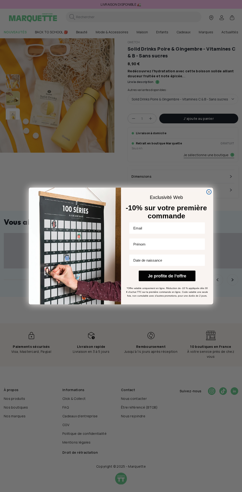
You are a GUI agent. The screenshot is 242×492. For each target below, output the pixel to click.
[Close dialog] (209, 192)
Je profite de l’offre (167, 276)
